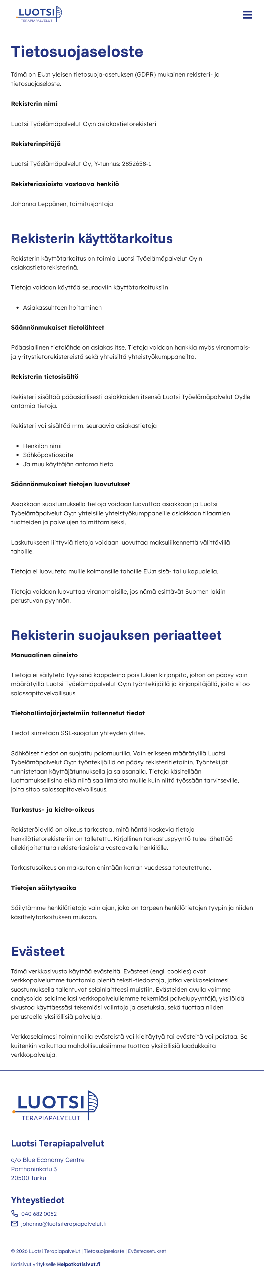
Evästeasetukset (147, 1251)
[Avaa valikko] (247, 14)
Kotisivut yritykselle (55, 1264)
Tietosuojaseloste (104, 1251)
